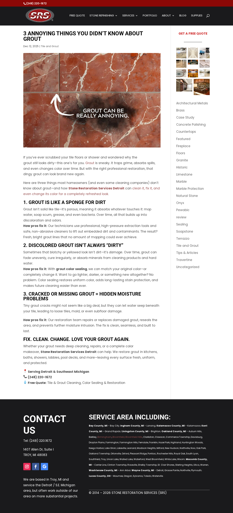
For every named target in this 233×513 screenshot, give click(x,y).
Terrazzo (182, 238)
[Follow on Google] (44, 466)
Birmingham (104, 437)
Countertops (186, 131)
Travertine (184, 260)
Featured (183, 139)
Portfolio (150, 15)
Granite (182, 160)
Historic (182, 167)
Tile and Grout (50, 46)
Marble (181, 181)
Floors (180, 153)
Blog (182, 15)
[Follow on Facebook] (35, 466)
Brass (180, 110)
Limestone (184, 174)
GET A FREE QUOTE (193, 33)
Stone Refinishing (102, 15)
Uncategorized (187, 267)
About (166, 15)
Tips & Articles (187, 253)
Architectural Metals (192, 103)
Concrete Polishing (191, 124)
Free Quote (77, 15)
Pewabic (182, 210)
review (181, 217)
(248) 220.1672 (40, 441)
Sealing (182, 224)
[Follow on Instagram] (27, 466)
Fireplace (183, 146)
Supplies (196, 15)
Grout (89, 163)
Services (128, 15)
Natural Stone (187, 196)
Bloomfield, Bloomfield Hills (127, 437)
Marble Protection (190, 188)
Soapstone (184, 231)
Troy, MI (56, 479)
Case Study (185, 117)
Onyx (180, 203)
